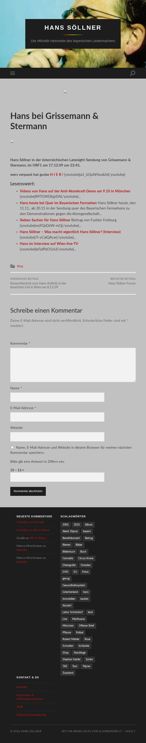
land (90, 612)
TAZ (65, 666)
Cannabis (68, 558)
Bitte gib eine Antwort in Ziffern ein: (37, 461)
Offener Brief (86, 625)
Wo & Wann (41, 530)
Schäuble (84, 645)
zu (30, 522)
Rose (87, 639)
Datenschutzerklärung (31, 714)
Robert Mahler (71, 639)
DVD (65, 571)
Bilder (79, 544)
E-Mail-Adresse (23, 408)
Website (16, 428)
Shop (66, 652)
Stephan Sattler (72, 659)
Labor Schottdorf (73, 612)
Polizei (79, 632)
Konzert (67, 605)
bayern (87, 531)
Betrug (89, 538)
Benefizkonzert (71, 538)
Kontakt (38, 522)
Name (16, 388)
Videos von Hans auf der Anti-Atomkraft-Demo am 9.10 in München (75, 191)
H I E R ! (56, 175)
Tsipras (86, 666)
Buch (83, 551)
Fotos (85, 571)
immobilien (69, 598)
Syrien (89, 659)
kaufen (84, 598)
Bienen (67, 544)
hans (86, 592)
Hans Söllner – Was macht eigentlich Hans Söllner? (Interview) (70, 232)
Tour (74, 666)
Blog (20, 266)
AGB (20, 706)
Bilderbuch (69, 551)
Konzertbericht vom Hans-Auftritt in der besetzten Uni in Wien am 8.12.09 (38, 283)
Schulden (68, 645)
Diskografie (69, 565)
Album (89, 524)
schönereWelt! (110, 731)
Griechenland (70, 592)
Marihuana (78, 619)
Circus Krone (85, 558)
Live (65, 619)
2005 (66, 524)
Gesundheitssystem (74, 585)
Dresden (86, 565)
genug (66, 578)
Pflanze (67, 632)
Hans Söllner (73, 27)
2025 (77, 524)
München (68, 625)
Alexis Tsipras (70, 531)
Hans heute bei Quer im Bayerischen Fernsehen (58, 203)
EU (75, 571)
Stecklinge (80, 652)
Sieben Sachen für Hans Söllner (45, 220)
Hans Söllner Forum (122, 281)
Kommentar (20, 343)
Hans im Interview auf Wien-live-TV (49, 244)
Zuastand (68, 672)
